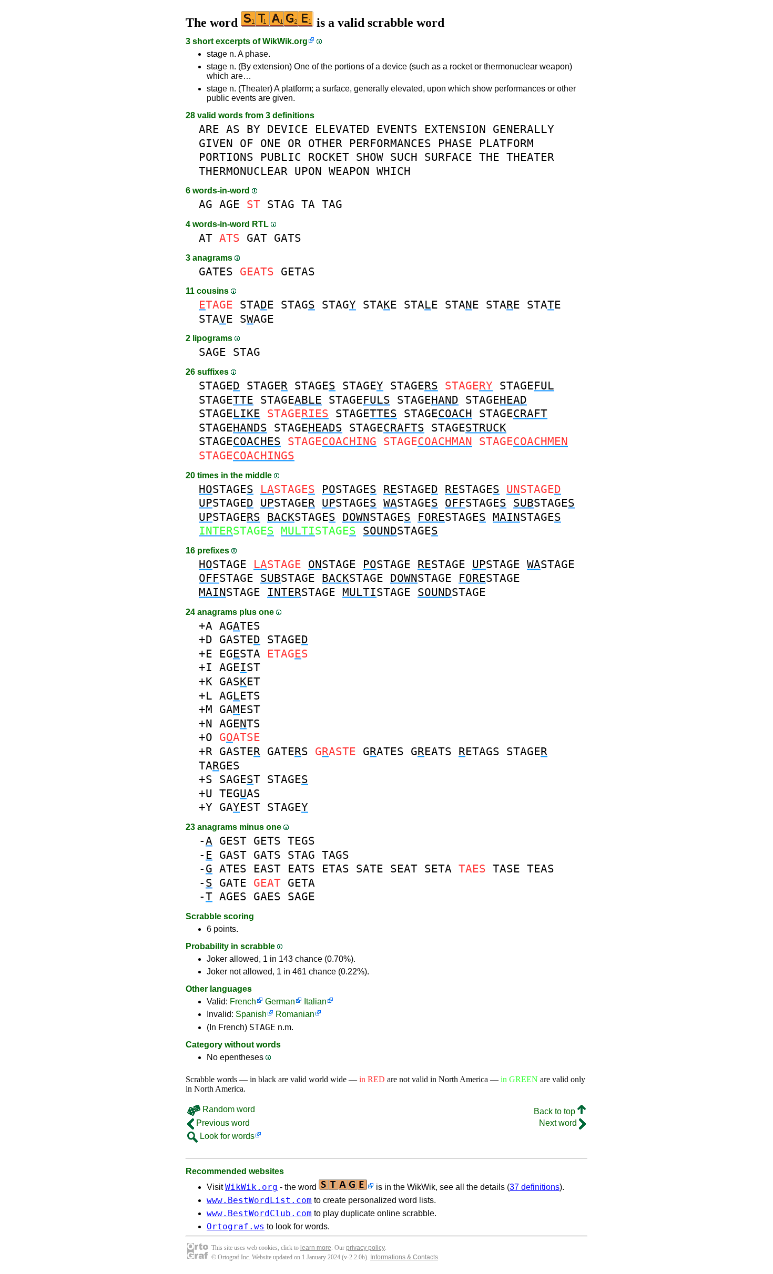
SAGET (239, 779)
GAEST (239, 709)
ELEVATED (342, 129)
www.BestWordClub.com (259, 1213)
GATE (233, 882)
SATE (369, 868)
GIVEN (216, 143)
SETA (438, 868)
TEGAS (239, 793)
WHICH (394, 171)
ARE (209, 129)
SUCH (404, 156)
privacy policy (365, 1247)
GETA (301, 882)
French (243, 1001)
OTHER (325, 143)
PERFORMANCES (390, 143)
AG (205, 204)
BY (253, 129)
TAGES (219, 765)
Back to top (555, 1111)
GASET (239, 681)
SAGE (257, 318)
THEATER (530, 156)
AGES (233, 896)
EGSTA (239, 653)
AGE (229, 204)
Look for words (226, 1136)
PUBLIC (280, 156)
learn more (315, 1247)
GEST (233, 840)
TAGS (335, 854)
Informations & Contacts (404, 1257)
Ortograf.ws (236, 1226)
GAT (257, 237)
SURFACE (448, 156)
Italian (315, 1001)
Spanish (251, 1014)
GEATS (431, 751)
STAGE (219, 385)
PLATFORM (506, 143)
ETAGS (479, 751)
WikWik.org (285, 41)
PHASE (455, 143)
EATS (301, 868)
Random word (227, 1109)
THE (489, 156)
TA (308, 204)
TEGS (301, 840)
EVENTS (397, 129)
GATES (216, 271)
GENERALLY (523, 129)
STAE (257, 304)
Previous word (222, 1122)
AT (205, 237)
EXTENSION (455, 129)
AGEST (239, 667)
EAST (267, 868)
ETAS (335, 868)
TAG (332, 204)
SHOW (369, 156)
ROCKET (328, 156)
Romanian (295, 1014)
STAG (280, 204)
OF (246, 143)
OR (294, 143)
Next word (559, 1122)
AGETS (239, 695)
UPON (308, 171)
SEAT (404, 868)
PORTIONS (226, 156)
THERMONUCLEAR (243, 171)
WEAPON (349, 171)
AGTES (239, 625)
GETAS (298, 271)
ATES (233, 868)
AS (233, 129)
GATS (287, 237)
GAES (267, 896)
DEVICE (287, 129)
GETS (267, 840)
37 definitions (535, 1187)
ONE (270, 143)
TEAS (540, 868)
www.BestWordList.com (259, 1200)
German (280, 1001)
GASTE (239, 639)
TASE (506, 868)
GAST (233, 854)
